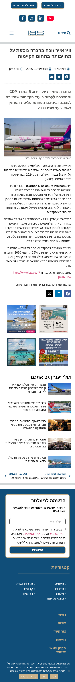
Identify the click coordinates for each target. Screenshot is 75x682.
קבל (54, 676)
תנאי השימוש (58, 533)
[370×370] (53, 365)
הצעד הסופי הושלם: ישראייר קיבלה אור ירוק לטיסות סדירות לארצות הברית (27, 388)
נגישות (61, 640)
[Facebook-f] (22, 18)
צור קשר (60, 631)
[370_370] (21, 332)
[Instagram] (31, 18)
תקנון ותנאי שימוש (57, 650)
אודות (62, 623)
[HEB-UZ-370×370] (53, 332)
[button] (11, 33)
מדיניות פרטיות (28, 676)
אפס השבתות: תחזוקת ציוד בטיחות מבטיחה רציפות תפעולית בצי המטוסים (25, 443)
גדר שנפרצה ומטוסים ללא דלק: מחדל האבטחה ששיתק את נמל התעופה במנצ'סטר (27, 406)
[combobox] (61, 33)
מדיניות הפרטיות (33, 533)
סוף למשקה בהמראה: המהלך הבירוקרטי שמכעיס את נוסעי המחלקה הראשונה (28, 425)
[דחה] (69, 670)
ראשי (62, 614)
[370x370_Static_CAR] (21, 365)
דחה (44, 676)
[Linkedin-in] (40, 18)
